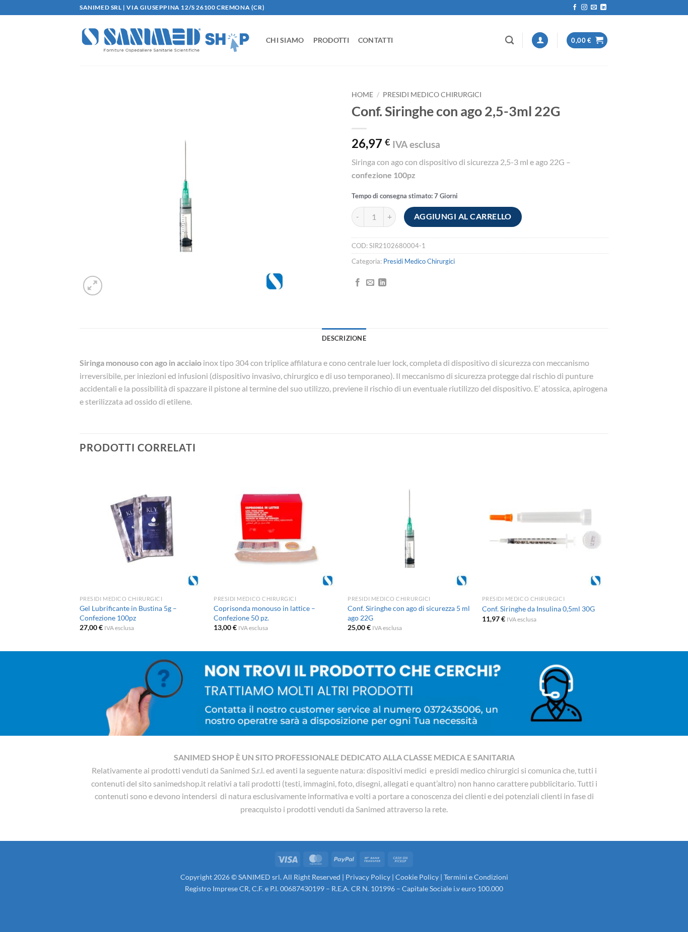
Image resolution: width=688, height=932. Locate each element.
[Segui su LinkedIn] (603, 7)
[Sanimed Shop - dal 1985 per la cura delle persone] (165, 40)
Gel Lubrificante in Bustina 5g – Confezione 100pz (128, 613)
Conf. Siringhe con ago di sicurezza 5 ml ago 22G (409, 613)
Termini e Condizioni (476, 877)
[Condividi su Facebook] (358, 282)
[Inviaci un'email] (594, 7)
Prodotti (331, 40)
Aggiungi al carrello (463, 216)
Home (362, 95)
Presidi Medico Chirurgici (432, 95)
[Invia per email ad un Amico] (370, 282)
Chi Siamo (285, 40)
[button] (540, 40)
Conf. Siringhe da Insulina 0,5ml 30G (538, 608)
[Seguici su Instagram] (584, 7)
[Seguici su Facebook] (575, 7)
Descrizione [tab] (344, 338)
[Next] (605, 557)
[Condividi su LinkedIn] (382, 282)
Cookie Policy (417, 877)
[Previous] (80, 557)
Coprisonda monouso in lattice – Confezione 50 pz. (264, 613)
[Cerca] (509, 40)
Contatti (375, 40)
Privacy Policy (368, 877)
